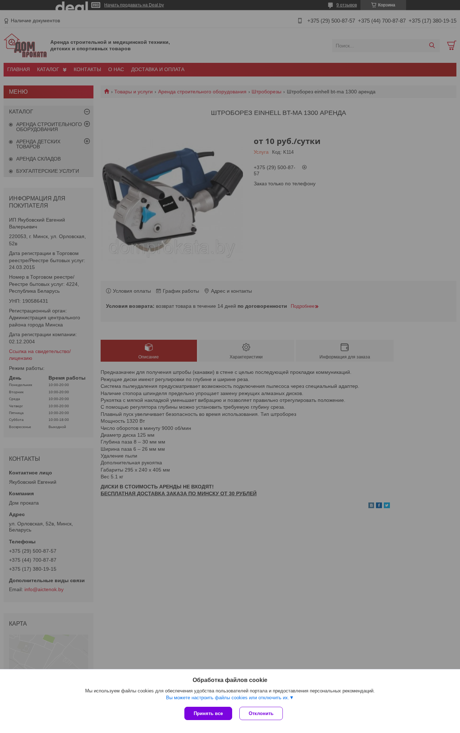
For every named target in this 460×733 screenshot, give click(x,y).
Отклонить (261, 713)
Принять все (208, 713)
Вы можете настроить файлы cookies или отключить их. (227, 697)
